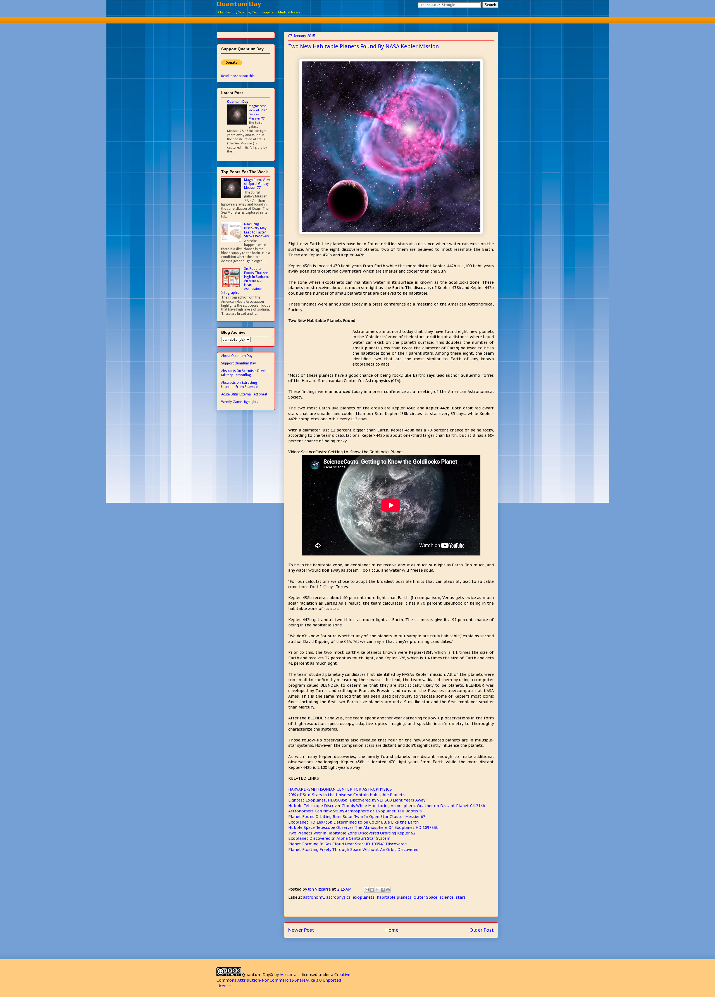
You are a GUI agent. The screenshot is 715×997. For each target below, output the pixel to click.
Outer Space (425, 897)
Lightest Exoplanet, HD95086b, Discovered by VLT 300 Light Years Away (356, 800)
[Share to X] (377, 890)
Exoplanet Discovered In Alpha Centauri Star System (339, 838)
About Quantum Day (236, 356)
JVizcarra (288, 974)
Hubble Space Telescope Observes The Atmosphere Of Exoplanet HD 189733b (363, 827)
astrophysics (338, 897)
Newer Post (301, 930)
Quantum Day (239, 4)
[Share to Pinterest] (388, 890)
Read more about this (237, 76)
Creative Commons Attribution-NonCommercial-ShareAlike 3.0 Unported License (283, 980)
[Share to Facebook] (382, 890)
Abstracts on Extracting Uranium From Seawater (240, 384)
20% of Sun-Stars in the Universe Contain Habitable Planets (346, 794)
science (447, 897)
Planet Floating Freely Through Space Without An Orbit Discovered (353, 849)
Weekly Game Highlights (239, 402)
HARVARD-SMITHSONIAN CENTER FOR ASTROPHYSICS (340, 789)
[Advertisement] (357, 19)
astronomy (313, 897)
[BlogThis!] (372, 890)
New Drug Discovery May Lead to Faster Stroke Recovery (256, 230)
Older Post (481, 930)
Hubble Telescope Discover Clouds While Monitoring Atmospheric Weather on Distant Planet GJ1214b (386, 805)
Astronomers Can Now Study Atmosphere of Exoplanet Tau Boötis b (355, 811)
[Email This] (367, 890)
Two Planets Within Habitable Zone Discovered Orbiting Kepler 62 (351, 833)
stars (461, 897)
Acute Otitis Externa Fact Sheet (244, 394)
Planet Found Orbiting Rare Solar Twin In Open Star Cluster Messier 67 (356, 816)
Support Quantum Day (238, 363)
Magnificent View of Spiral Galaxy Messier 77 (258, 112)
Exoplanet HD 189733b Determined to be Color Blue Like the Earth (353, 822)
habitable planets (394, 897)
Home (392, 930)
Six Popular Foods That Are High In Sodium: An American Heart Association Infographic (245, 281)
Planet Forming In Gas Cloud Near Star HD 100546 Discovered (347, 843)
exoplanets (364, 897)
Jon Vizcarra (320, 889)
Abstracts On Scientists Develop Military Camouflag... (245, 373)
